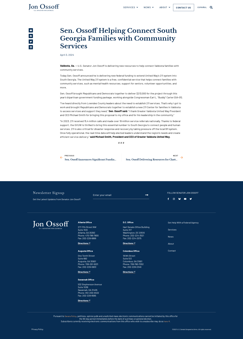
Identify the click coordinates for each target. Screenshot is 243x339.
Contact (172, 250)
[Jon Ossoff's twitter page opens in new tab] (191, 199)
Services (129, 7)
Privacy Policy (37, 329)
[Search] (211, 7)
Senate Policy (70, 316)
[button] (31, 30)
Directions (83, 243)
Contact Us (183, 7)
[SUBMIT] (144, 195)
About (163, 7)
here (167, 321)
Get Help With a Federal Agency (183, 222)
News (147, 7)
